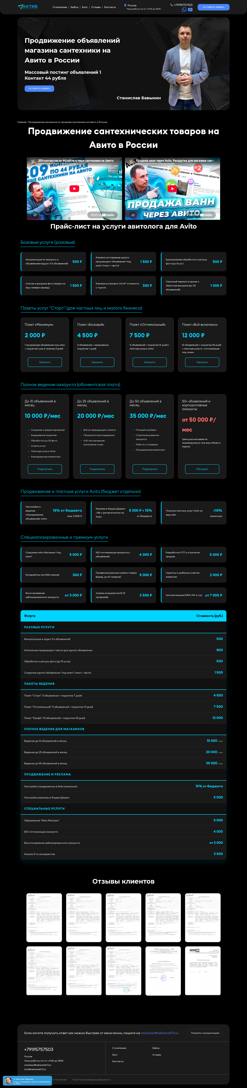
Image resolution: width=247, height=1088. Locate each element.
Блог (85, 7)
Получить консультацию (205, 1032)
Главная (21, 122)
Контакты (110, 7)
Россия (132, 5)
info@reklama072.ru (35, 1069)
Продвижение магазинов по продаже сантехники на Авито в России (67, 122)
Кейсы (74, 7)
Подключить (45, 469)
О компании (60, 7)
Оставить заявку (214, 7)
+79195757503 (183, 5)
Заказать (44, 362)
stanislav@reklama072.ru (160, 1033)
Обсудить (202, 469)
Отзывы (96, 7)
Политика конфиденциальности (91, 1079)
